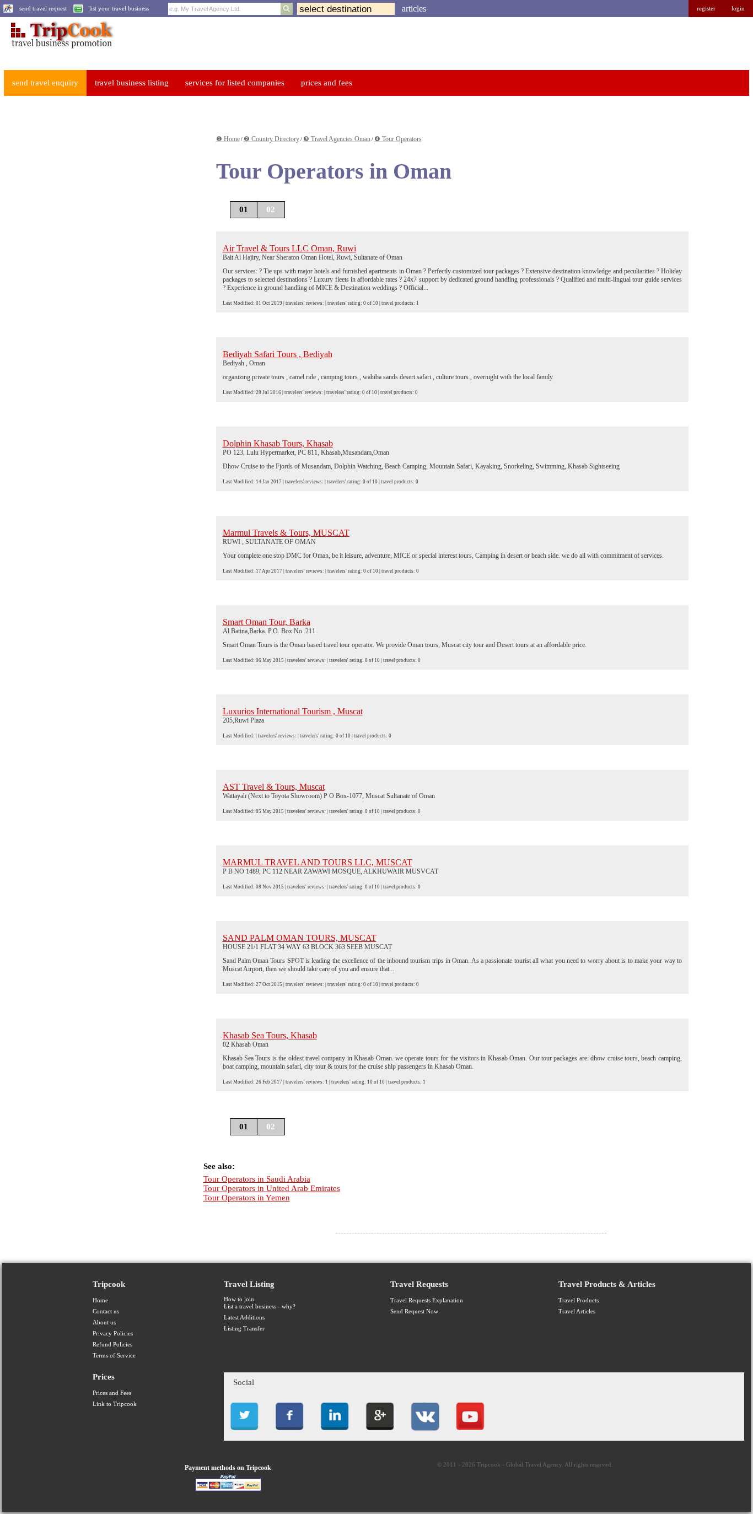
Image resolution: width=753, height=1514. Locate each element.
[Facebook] (289, 1433)
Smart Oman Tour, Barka (266, 622)
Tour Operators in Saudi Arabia (256, 1178)
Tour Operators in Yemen (246, 1197)
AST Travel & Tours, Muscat (274, 786)
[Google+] (380, 1433)
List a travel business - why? (259, 1306)
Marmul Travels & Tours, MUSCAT (286, 532)
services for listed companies (234, 82)
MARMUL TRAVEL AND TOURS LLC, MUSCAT (317, 862)
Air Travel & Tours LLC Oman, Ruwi (289, 248)
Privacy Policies (113, 1333)
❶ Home (228, 139)
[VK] (425, 1433)
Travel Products (578, 1300)
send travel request (43, 9)
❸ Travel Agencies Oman (336, 139)
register (706, 9)
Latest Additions (244, 1317)
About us (104, 1322)
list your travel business (119, 9)
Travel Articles (576, 1311)
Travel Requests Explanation (426, 1300)
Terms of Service (114, 1356)
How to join (239, 1299)
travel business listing (132, 82)
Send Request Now (414, 1311)
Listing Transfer (244, 1329)
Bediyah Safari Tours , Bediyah (277, 354)
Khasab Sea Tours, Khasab (270, 1035)
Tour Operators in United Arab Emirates (271, 1188)
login (738, 9)
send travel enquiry (45, 82)
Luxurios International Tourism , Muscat (293, 711)
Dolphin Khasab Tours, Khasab (278, 443)
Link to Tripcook (115, 1404)
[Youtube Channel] (470, 1433)
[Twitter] (244, 1433)
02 (270, 209)
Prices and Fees (112, 1393)
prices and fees (326, 82)
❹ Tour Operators (398, 139)
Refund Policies (112, 1344)
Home (100, 1300)
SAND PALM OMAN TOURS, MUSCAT (299, 937)
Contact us (106, 1311)
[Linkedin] (334, 1433)
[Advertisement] (86, 270)
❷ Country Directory (271, 139)
